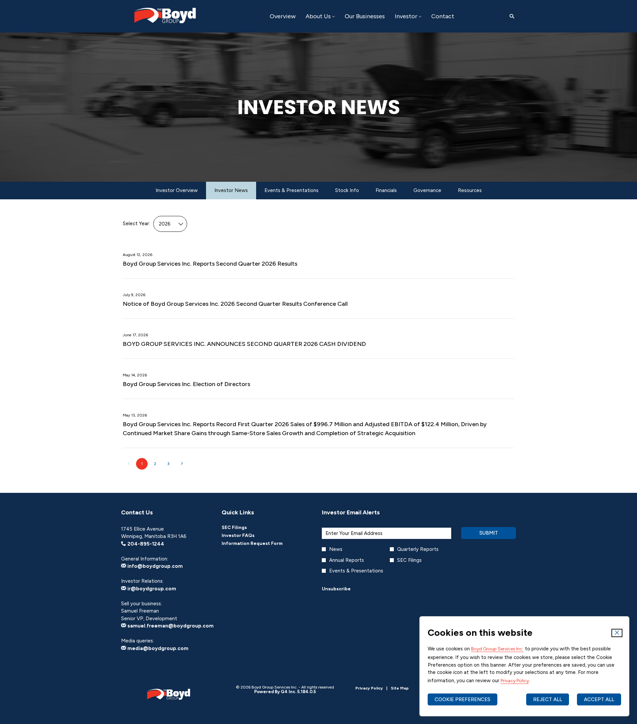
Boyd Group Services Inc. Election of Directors (186, 384)
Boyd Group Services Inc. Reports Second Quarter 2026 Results (210, 263)
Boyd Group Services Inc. (497, 649)
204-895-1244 (145, 544)
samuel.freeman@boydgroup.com (170, 626)
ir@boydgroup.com (151, 589)
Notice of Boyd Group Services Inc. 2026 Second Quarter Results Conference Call (235, 303)
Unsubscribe (336, 589)
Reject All (547, 699)
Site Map (400, 688)
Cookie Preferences (462, 699)
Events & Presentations (356, 571)
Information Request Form (261, 543)
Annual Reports (346, 560)
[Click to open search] (510, 16)
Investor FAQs (247, 535)
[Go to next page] (181, 464)
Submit (488, 533)
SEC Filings (243, 527)
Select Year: (136, 224)
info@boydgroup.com (154, 566)
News (335, 549)
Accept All (599, 699)
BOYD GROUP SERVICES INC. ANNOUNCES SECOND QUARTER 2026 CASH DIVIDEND (244, 344)
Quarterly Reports (418, 549)
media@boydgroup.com (157, 648)
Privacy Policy (515, 681)
